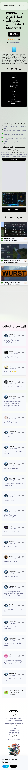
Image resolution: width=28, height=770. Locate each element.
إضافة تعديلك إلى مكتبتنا (14, 739)
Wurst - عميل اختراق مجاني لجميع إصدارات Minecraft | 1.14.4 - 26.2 (12, 283)
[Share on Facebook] (8, 69)
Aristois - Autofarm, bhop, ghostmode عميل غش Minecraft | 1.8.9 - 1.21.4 (12, 261)
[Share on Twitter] (12, 69)
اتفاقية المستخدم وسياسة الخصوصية (14, 723)
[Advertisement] (14, 114)
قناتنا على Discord (14, 732)
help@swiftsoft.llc (14, 730)
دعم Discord (14, 728)
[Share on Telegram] (16, 69)
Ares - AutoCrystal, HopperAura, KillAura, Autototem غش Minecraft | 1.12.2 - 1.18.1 (12, 239)
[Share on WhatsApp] (20, 69)
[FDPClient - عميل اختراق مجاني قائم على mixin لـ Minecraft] (14, 199)
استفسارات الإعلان (14, 734)
